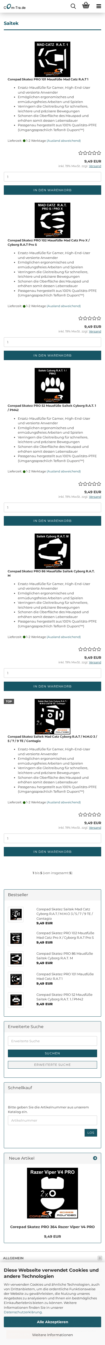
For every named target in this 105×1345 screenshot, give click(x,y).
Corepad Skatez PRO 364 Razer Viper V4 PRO (52, 1227)
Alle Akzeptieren (52, 1322)
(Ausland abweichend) (64, 141)
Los (90, 1133)
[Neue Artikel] (95, 1158)
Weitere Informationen (52, 1335)
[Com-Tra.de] (12, 6)
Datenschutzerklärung (23, 1312)
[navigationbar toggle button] (98, 6)
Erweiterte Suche (52, 1065)
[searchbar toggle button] (73, 6)
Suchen (52, 1053)
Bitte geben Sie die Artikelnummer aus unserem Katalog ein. (48, 1109)
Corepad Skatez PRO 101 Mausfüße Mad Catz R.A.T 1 (48, 79)
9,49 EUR (52, 1236)
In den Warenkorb (52, 190)
